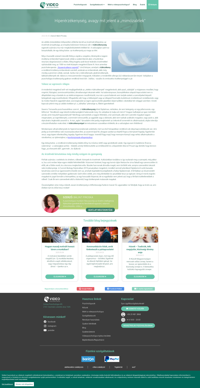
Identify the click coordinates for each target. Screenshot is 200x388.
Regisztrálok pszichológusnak (138, 326)
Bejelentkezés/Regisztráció (93, 340)
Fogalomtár (119, 367)
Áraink (142, 5)
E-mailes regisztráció (145, 289)
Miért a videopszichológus (93, 312)
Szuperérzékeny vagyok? (68, 67)
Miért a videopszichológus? (119, 5)
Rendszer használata (90, 320)
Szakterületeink (88, 332)
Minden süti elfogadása (24, 384)
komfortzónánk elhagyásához (80, 137)
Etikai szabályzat (99, 367)
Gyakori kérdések (89, 324)
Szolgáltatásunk (96, 5)
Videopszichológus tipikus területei (96, 336)
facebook (51, 322)
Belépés (153, 5)
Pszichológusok (80, 5)
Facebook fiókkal (116, 289)
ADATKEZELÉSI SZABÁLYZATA (74, 367)
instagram (52, 326)
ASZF (133, 367)
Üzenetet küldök (136, 309)
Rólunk (85, 308)
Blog (135, 5)
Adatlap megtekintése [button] (100, 210)
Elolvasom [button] (59, 276)
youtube (51, 330)
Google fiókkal (87, 289)
